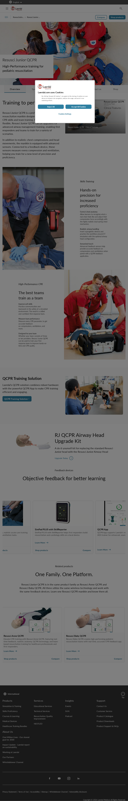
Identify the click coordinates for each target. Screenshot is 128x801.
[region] (65, 101)
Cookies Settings (64, 114)
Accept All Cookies (78, 106)
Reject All (50, 106)
